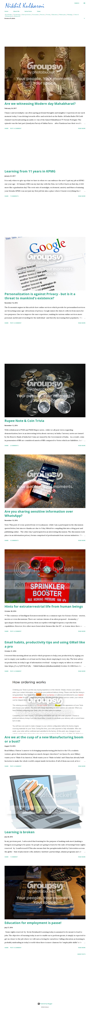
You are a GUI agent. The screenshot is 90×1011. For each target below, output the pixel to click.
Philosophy (62, 14)
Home (6, 11)
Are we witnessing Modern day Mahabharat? (40, 103)
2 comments (14, 445)
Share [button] (6, 128)
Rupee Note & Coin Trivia (24, 421)
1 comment (14, 857)
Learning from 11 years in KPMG (30, 171)
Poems (48, 14)
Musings (69, 14)
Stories (42, 14)
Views (38, 11)
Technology (17, 14)
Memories (17, 16)
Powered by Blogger (46, 1004)
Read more (81, 128)
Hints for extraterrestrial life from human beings (44, 606)
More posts (81, 954)
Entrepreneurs (26, 14)
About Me (16, 11)
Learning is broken (20, 832)
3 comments (14, 540)
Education (55, 14)
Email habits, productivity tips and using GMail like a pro (45, 644)
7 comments (14, 196)
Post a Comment (15, 128)
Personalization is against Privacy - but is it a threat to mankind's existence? (40, 296)
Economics (35, 14)
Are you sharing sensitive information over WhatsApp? (39, 513)
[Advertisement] (45, 34)
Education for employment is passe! (33, 923)
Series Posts (28, 11)
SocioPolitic (8, 14)
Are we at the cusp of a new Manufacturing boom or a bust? (44, 739)
